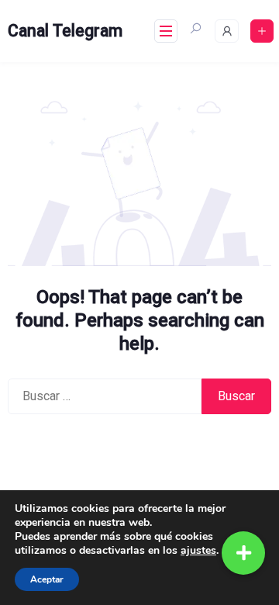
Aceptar (47, 579)
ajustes (198, 551)
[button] (243, 553)
